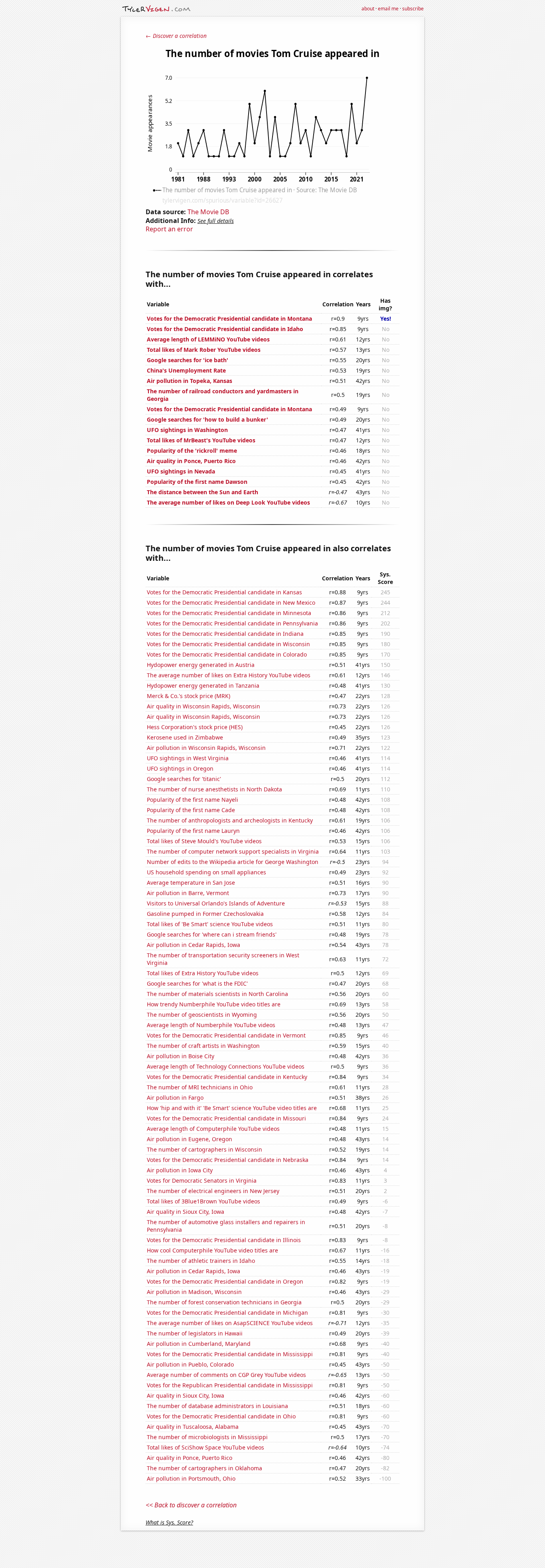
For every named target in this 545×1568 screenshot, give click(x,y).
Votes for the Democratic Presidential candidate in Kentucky (227, 1077)
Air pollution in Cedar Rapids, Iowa (193, 945)
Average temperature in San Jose (191, 882)
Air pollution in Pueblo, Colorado (190, 1364)
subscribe (413, 8)
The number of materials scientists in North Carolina (217, 994)
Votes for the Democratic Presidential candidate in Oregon (225, 1281)
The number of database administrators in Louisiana (217, 1406)
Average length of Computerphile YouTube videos (213, 1128)
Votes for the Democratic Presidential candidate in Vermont (226, 1035)
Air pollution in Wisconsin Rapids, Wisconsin (206, 747)
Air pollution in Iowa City (180, 1170)
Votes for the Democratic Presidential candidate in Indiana (225, 633)
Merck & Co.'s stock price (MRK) (188, 696)
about (367, 8)
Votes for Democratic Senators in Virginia (202, 1180)
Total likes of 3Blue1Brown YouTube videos (203, 1201)
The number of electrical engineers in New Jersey (213, 1191)
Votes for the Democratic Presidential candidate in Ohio (221, 1416)
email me (388, 8)
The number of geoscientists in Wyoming (202, 1014)
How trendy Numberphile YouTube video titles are (213, 1004)
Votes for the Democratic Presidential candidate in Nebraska (227, 1160)
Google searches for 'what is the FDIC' (197, 983)
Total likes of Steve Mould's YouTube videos (204, 841)
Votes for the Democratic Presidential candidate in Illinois (224, 1240)
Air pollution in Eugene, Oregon (189, 1139)
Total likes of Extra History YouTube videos (203, 973)
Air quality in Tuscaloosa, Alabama (193, 1426)
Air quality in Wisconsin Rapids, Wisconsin (203, 706)
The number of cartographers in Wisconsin (204, 1149)
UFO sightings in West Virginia (188, 758)
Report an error (169, 229)
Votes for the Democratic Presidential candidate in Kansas (224, 592)
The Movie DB (208, 211)
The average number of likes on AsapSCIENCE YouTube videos (230, 1323)
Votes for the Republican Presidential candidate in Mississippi (230, 1385)
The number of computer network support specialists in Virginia (233, 851)
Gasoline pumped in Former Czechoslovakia (205, 913)
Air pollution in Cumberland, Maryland (199, 1343)
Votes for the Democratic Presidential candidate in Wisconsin (228, 644)
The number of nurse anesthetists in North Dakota (214, 789)
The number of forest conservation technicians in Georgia (224, 1302)
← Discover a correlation (176, 35)
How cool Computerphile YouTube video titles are (212, 1250)
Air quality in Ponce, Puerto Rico (189, 1457)
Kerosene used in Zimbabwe (185, 737)
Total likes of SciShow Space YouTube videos (205, 1447)
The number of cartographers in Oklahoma (204, 1468)
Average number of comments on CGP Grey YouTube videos (226, 1375)
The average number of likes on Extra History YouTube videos (228, 675)
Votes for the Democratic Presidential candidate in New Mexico (231, 602)
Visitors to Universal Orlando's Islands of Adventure (216, 903)
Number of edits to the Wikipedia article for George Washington (232, 862)
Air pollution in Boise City (180, 1056)
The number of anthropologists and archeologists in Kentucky (230, 820)
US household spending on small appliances (206, 872)
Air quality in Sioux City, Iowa (185, 1211)
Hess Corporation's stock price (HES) (195, 727)
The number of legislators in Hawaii (195, 1333)
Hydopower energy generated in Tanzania (203, 685)
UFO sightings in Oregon (180, 768)
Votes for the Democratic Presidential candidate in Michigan (227, 1312)
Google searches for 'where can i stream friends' (211, 934)
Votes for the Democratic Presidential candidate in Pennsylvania (232, 623)
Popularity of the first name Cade (191, 810)
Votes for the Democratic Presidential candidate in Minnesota (229, 613)
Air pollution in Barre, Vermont (188, 893)
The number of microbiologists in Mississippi (207, 1437)
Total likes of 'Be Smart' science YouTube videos (210, 924)
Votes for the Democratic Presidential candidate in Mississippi (230, 1354)
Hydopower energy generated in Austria (201, 665)
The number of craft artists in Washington (203, 1045)
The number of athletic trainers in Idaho (201, 1260)
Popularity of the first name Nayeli (192, 799)
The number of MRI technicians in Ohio (200, 1087)
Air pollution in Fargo (175, 1097)
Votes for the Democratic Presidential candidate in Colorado (227, 654)
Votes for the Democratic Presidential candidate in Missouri (226, 1118)
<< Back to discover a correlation (191, 1505)
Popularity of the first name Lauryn (193, 830)
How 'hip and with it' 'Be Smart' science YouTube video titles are (232, 1108)
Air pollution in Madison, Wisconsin (194, 1292)
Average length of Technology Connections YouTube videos (225, 1066)
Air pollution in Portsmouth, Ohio (191, 1478)
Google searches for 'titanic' (184, 779)
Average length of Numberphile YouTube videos (211, 1025)
